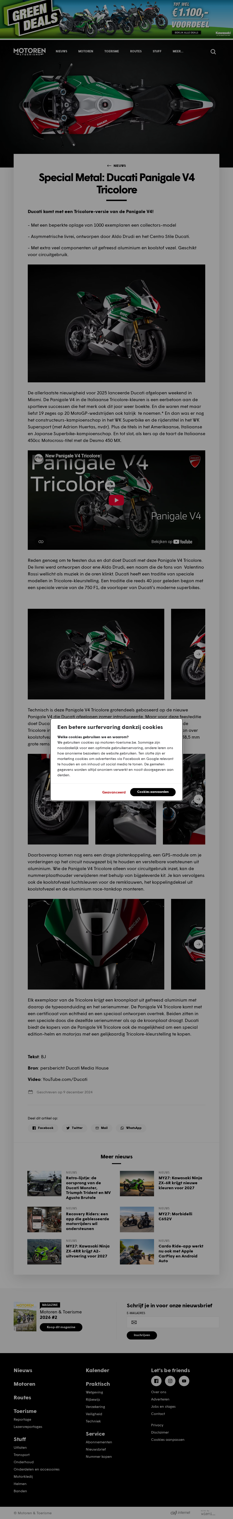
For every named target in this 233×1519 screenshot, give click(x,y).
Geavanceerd (114, 792)
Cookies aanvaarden (153, 791)
